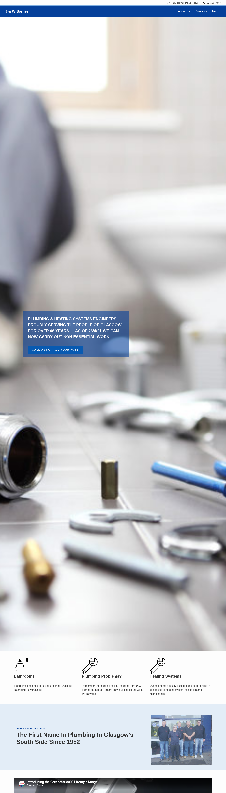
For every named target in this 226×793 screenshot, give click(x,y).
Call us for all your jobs (55, 349)
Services (201, 11)
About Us (184, 11)
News (216, 11)
